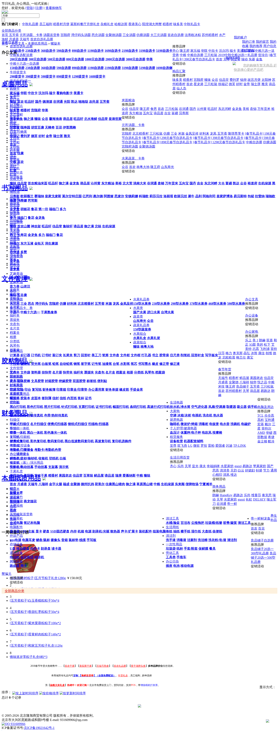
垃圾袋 (171, 548)
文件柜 (125, 355)
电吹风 (207, 432)
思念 (31, 303)
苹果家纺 (259, 466)
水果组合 (139, 333)
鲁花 (34, 209)
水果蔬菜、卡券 (133, 158)
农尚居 (94, 101)
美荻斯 (28, 475)
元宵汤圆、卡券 (133, 125)
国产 (270, 466)
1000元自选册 (95, 59)
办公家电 (251, 331)
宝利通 (270, 420)
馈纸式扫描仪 (77, 424)
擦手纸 (185, 531)
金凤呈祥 (126, 303)
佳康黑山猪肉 (115, 484)
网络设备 (16, 561)
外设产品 (16, 535)
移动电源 (187, 565)
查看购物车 (54, 8)
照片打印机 (52, 406)
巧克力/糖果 (18, 131)
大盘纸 (207, 531)
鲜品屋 (99, 475)
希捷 (271, 437)
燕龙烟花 (30, 501)
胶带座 (164, 355)
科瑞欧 (144, 196)
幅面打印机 (121, 406)
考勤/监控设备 (20, 445)
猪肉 (13, 157)
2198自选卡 (130, 50)
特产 (13, 488)
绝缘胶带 (65, 381)
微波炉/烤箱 (189, 424)
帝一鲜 (232, 503)
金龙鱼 (74, 183)
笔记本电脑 (32, 522)
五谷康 (22, 295)
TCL (260, 415)
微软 (196, 445)
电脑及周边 (265, 407)
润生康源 (51, 243)
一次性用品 (174, 544)
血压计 (175, 432)
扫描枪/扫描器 (98, 424)
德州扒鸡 (87, 484)
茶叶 (13, 166)
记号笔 (96, 363)
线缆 (82, 540)
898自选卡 (79, 50)
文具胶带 (37, 381)
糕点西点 (16, 106)
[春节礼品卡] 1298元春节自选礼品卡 (219, 142)
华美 (149, 59)
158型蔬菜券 (142, 329)
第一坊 (43, 209)
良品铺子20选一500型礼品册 (263, 558)
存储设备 (16, 544)
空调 (173, 415)
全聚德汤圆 (147, 146)
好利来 (72, 303)
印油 (20, 389)
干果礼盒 (16, 471)
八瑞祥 (43, 484)
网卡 (23, 565)
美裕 (118, 183)
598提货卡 (48, 76)
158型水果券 (142, 303)
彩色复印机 (38, 441)
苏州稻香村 (233, 391)
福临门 (54, 209)
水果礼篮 (153, 338)
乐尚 (180, 466)
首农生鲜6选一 (20, 80)
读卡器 (56, 548)
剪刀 (77, 355)
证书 (88, 398)
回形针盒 (197, 355)
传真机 (15, 411)
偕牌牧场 (192, 484)
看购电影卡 (64, 93)
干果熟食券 (49, 312)
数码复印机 (55, 441)
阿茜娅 (15, 127)
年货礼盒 (123, 675)
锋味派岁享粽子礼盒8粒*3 (28, 657)
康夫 (202, 466)
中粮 (183, 55)
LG (190, 445)
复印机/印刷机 (20, 437)
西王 (13, 235)
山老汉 (25, 286)
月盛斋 (22, 484)
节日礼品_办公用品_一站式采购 (24, 3)
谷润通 (58, 101)
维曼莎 (256, 495)
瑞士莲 (58, 136)
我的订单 (248, 41)
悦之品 (262, 382)
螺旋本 (15, 398)
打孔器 (146, 355)
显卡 (39, 531)
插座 (169, 565)
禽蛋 (13, 97)
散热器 (115, 531)
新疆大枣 (16, 492)
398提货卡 (32, 76)
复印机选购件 (122, 441)
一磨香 (25, 278)
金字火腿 (55, 484)
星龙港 (198, 84)
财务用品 (16, 385)
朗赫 (262, 340)
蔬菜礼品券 (141, 325)
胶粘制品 (16, 376)
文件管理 (16, 368)
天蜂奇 (50, 127)
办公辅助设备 (19, 454)
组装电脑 (159, 531)
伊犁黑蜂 (69, 127)
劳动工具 (172, 553)
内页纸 (72, 398)
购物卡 (15, 88)
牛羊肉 (15, 149)
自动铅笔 (66, 363)
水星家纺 (227, 466)
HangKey (226, 495)
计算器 (15, 355)
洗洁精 (203, 540)
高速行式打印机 (158, 406)
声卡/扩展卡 (129, 531)
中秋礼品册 (30, 24)
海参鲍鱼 (16, 119)
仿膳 (63, 303)
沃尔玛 (43, 93)
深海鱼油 (16, 256)
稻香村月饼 (61, 24)
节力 (266, 470)
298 (12, 85)
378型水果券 (199, 303)
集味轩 (68, 226)
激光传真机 (18, 415)
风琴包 (149, 372)
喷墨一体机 (18, 432)
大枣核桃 (16, 505)
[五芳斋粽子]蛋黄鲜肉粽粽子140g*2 (35, 634)
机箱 (81, 531)
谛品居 (68, 119)
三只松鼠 (210, 55)
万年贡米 (171, 183)
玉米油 (15, 230)
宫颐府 (36, 110)
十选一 (15, 312)
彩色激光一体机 (55, 432)
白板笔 (46, 363)
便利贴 (102, 381)
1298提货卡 (80, 76)
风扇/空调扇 (216, 406)
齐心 (175, 50)
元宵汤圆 (16, 299)
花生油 (15, 204)
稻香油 (15, 265)
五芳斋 (104, 101)
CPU (23, 531)
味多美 (178, 24)
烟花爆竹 (16, 497)
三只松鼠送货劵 (21, 514)
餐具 (212, 548)
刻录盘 (46, 548)
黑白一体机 (35, 432)
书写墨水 (144, 363)
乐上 (248, 340)
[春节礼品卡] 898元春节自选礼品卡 (167, 142)
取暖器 (231, 406)
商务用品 (218, 486)
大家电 (175, 411)
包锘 (251, 196)
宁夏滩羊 (205, 484)
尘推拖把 (197, 522)
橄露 (13, 200)
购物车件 (233, 58)
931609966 (17, 724)
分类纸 (139, 372)
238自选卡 (32, 50)
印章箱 (61, 389)
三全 (23, 303)
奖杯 (81, 398)
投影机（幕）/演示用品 (26, 462)
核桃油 (15, 247)
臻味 (13, 101)
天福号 (33, 484)
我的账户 (240, 37)
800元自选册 (75, 59)
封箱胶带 (51, 381)
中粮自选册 (195, 55)
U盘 (13, 548)
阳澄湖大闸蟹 (152, 24)
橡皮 (155, 363)
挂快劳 (46, 372)
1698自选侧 (164, 68)
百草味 (88, 475)
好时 (41, 136)
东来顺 (180, 484)
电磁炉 (246, 424)
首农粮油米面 (37, 183)
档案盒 (121, 372)
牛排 (13, 140)
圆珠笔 (25, 363)
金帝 (49, 136)
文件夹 (15, 372)
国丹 (38, 101)
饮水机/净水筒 (180, 406)
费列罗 (25, 136)
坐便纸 (217, 531)
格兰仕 (241, 357)
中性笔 (15, 363)
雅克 (67, 136)
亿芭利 (87, 196)
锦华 (243, 79)
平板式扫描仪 (19, 424)
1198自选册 (95, 68)
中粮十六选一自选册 (24, 63)
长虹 (249, 499)
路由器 (15, 565)
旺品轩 (29, 101)
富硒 (228, 183)
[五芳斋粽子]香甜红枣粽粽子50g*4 (34, 612)
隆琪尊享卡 (236, 133)
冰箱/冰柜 (184, 415)
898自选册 (79, 68)
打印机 (15, 402)
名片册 (57, 372)
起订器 (25, 355)
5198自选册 (147, 68)
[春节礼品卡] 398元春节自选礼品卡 (218, 138)
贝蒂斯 (15, 196)
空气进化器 (199, 406)
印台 (28, 389)
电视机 (197, 415)
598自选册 (63, 68)
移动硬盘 (22, 548)
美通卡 (78, 93)
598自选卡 (63, 50)
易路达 (265, 391)
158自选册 (17, 68)
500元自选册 (56, 59)
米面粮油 (128, 100)
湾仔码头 (41, 303)
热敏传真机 (35, 415)
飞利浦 (265, 349)
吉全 (200, 183)
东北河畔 (210, 183)
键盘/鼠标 (43, 540)
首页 (5, 35)
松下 (267, 344)
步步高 (269, 415)
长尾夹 (68, 355)
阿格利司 (209, 196)
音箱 (64, 540)
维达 (233, 474)
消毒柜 (203, 424)
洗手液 (171, 540)
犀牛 (191, 196)
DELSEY (259, 499)
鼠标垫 (73, 540)
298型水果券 (180, 303)
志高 (255, 349)
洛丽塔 (168, 196)
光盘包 (100, 372)
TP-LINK (239, 445)
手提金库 (136, 389)
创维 (269, 353)
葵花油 (15, 213)
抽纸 (176, 531)
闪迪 (229, 445)
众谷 (45, 119)
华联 (23, 93)
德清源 (47, 101)
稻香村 (167, 24)
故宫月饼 (254, 79)
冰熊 (254, 353)
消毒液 (181, 540)
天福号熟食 (103, 665)
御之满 (28, 119)
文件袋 (25, 372)
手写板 (91, 540)
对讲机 (39, 557)
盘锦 (161, 183)
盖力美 (15, 286)
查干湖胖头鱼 (138, 665)
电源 (88, 531)
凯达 (74, 101)
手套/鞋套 (191, 548)
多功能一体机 (19, 428)
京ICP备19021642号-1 (39, 728)
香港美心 (134, 24)
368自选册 (48, 68)
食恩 (153, 109)
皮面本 (36, 398)
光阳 (67, 101)
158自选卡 (17, 50)
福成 (66, 484)
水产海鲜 (16, 114)
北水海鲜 (90, 119)
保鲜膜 (203, 548)
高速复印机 (103, 441)
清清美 (225, 470)
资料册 (36, 372)
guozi (238, 466)
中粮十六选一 (30, 312)
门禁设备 (26, 449)
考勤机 (15, 449)
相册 (130, 372)
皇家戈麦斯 (53, 196)
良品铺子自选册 (262, 540)
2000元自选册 (115, 59)
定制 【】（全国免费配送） (94, 675)
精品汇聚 (178, 71)
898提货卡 (63, 76)
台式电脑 (16, 522)
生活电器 (176, 402)
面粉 (13, 290)
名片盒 (110, 372)
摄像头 (55, 540)
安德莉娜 (131, 196)
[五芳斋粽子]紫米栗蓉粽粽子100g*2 (35, 623)
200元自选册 (19, 59)
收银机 (43, 458)
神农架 (36, 226)
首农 (219, 59)
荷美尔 (100, 484)
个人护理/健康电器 (183, 428)
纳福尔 (15, 243)
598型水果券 (236, 303)
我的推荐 (255, 46)
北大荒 (127, 183)
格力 (228, 353)
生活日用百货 (180, 457)
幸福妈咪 (213, 466)
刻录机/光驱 (100, 531)
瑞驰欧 (270, 196)
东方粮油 (107, 183)
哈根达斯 (120, 24)
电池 (176, 565)
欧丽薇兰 (26, 196)
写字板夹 (211, 355)
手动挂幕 (40, 467)
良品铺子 (242, 386)
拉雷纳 (260, 196)
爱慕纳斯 (129, 475)
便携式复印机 (19, 441)
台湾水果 (167, 312)
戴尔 (268, 424)
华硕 (269, 432)
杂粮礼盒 (107, 24)
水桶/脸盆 (173, 522)
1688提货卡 (97, 76)
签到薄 (46, 398)
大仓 (221, 183)
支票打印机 (86, 406)
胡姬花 (25, 209)
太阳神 (266, 79)
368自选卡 (48, 50)
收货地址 (248, 50)
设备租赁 (176, 441)
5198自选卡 (164, 50)
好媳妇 (250, 470)
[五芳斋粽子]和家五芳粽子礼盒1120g (36, 645)
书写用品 (16, 359)
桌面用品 (16, 351)
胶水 (13, 381)
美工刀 (96, 355)
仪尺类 (175, 355)
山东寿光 (139, 321)
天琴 (246, 391)
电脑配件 (16, 527)
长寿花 (22, 235)
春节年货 (224, 369)
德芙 (34, 136)
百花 (59, 127)
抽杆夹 (78, 372)
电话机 (15, 557)
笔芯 (134, 363)
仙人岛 (181, 88)
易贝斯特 (240, 196)
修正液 (175, 363)
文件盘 (114, 355)
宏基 (260, 424)
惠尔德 (98, 196)
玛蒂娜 (22, 200)
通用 (273, 470)
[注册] (39, 8)
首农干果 (40, 475)
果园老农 (65, 475)
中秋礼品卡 (192, 24)
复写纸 (37, 389)
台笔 (116, 363)
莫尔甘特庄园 (72, 196)
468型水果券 (217, 303)
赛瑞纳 (39, 196)
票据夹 (89, 372)
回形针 (86, 355)
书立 (155, 355)
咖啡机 (175, 424)
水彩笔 (125, 363)
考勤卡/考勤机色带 (47, 449)
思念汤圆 (98, 35)
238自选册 (32, 68)
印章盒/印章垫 (77, 389)
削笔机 (185, 355)
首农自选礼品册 (21, 46)
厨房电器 (176, 419)
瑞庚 (118, 475)
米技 (221, 386)
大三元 (15, 303)
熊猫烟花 (16, 501)
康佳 (261, 353)
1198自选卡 (95, 50)
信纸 (63, 398)
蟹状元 (6, 573)
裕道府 (252, 183)
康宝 (250, 357)
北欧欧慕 (228, 357)
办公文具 (251, 299)
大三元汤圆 (158, 35)
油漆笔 (107, 363)
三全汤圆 (129, 35)
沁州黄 (95, 183)
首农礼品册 (120, 665)
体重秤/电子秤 (191, 432)
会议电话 (26, 557)
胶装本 (25, 398)
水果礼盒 (139, 338)
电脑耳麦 (28, 540)
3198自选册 (130, 68)
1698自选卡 (113, 50)
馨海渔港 (55, 119)
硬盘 (46, 531)
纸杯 (179, 548)
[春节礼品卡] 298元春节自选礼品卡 (167, 138)
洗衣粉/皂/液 (217, 540)
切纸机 (54, 458)
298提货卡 (17, 76)
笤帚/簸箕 (230, 522)
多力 (63, 209)
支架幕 (53, 467)
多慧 (23, 252)
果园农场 (16, 475)
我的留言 (262, 41)
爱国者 (220, 445)
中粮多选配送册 (21, 55)
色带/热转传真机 (56, 415)
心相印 (217, 474)
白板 (63, 458)
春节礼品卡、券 (21, 308)
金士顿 (262, 441)
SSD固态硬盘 (59, 531)
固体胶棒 (23, 381)
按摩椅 (217, 432)
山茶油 (15, 239)
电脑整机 (16, 518)
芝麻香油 (16, 273)
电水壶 (225, 424)
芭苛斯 (33, 200)
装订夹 (57, 355)
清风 (226, 474)
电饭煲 (214, 424)
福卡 (52, 93)
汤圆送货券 (51, 35)
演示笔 (64, 467)
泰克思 (267, 495)
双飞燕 (182, 445)
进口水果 (153, 312)
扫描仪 (15, 419)
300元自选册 (38, 59)
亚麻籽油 (16, 282)
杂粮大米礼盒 (57, 685)
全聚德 (75, 484)
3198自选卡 (147, 50)
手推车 (181, 557)
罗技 (204, 445)
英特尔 (266, 428)
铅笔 (55, 363)
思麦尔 (119, 196)
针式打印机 (69, 406)
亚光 (195, 466)
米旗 (108, 303)
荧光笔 (36, 363)
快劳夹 (68, 372)
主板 (31, 531)
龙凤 (116, 303)
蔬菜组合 (139, 342)
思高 (215, 470)
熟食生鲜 (16, 480)
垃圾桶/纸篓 (213, 522)
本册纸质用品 (19, 394)
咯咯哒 (83, 101)
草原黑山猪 (144, 484)
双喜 (269, 340)
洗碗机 (235, 424)
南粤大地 (147, 346)
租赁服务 (176, 437)
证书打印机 (104, 406)
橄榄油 (15, 192)
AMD (261, 432)
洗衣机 (207, 415)
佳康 (20, 153)
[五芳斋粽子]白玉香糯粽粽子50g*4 (34, 600)
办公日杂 (172, 561)
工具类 (171, 557)
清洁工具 (172, 518)
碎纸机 (15, 458)
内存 (73, 531)
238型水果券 (161, 303)
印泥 (13, 389)
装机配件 (145, 531)
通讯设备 (16, 553)
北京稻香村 (86, 303)
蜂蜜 (13, 123)
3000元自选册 (135, 59)
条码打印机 (138, 406)
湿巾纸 (196, 531)
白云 (241, 470)
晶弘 (246, 353)
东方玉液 (26, 243)
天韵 (233, 470)
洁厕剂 (192, 540)
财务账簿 (49, 389)
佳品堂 (103, 119)
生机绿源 (264, 183)
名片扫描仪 (38, 424)
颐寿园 (25, 127)
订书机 (36, 355)
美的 (260, 344)
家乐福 (15, 93)
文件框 (136, 355)
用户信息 (269, 46)
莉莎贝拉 (156, 196)
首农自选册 (10, 42)
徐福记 (15, 136)
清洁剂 (171, 535)
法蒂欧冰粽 (193, 35)
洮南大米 (139, 183)
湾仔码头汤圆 (81, 35)
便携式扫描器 (57, 424)
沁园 (252, 344)
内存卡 (35, 548)
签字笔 (86, 363)
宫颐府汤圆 (130, 146)
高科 (260, 420)
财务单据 (111, 389)
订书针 (46, 355)
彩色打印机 (35, 406)
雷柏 (211, 445)
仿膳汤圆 (269, 142)
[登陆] (29, 8)
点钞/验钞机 (29, 458)
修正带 (164, 363)
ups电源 (15, 540)
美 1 (255, 340)
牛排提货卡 (18, 72)
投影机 (15, 467)
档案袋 (160, 372)
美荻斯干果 (85, 665)
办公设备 (251, 315)
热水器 (218, 415)
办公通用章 (96, 389)
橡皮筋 (124, 389)
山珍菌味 (16, 222)
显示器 (15, 531)
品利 (198, 196)
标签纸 (91, 381)
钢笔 (77, 363)
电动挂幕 (26, 467)
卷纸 (169, 531)
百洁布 (185, 522)
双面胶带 (79, 381)
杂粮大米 (16, 179)
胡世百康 (37, 127)
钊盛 (259, 470)
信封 (55, 398)
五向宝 (184, 183)
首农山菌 (23, 226)
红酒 (13, 170)
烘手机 (252, 406)
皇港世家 (115, 119)
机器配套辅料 (193, 441)
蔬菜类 (138, 316)
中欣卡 (33, 93)
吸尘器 (242, 406)
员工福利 (45, 24)
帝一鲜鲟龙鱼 (260, 518)
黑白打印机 (18, 406)
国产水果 (139, 312)
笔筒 (105, 355)
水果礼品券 (141, 299)
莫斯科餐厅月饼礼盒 (85, 24)
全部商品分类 (11, 30)
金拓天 (39, 243)
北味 (98, 226)
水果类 (138, 308)
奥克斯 (238, 353)
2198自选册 (113, 68)
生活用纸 (172, 527)
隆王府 (185, 50)
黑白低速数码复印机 (79, 441)
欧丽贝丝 (180, 196)
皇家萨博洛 (225, 196)
